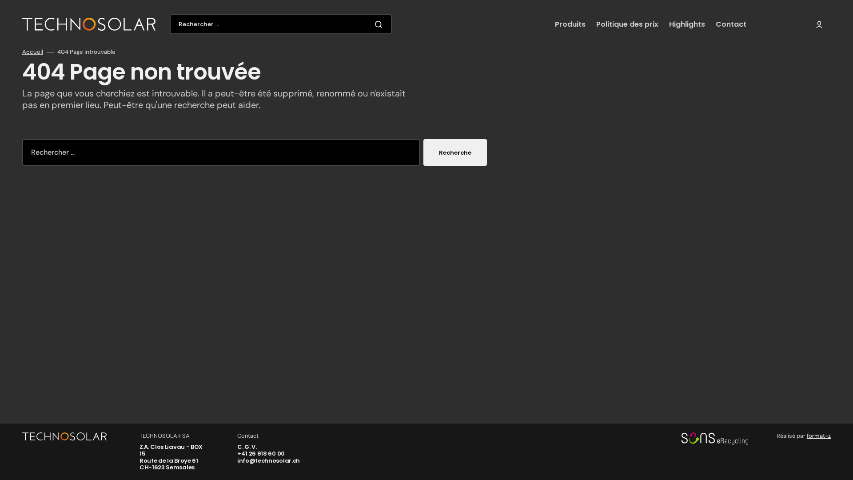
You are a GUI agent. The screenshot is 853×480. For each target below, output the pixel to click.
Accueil (32, 52)
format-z (819, 436)
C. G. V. (246, 447)
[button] (819, 24)
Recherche (455, 152)
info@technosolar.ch (268, 460)
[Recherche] (380, 24)
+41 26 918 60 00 (261, 453)
